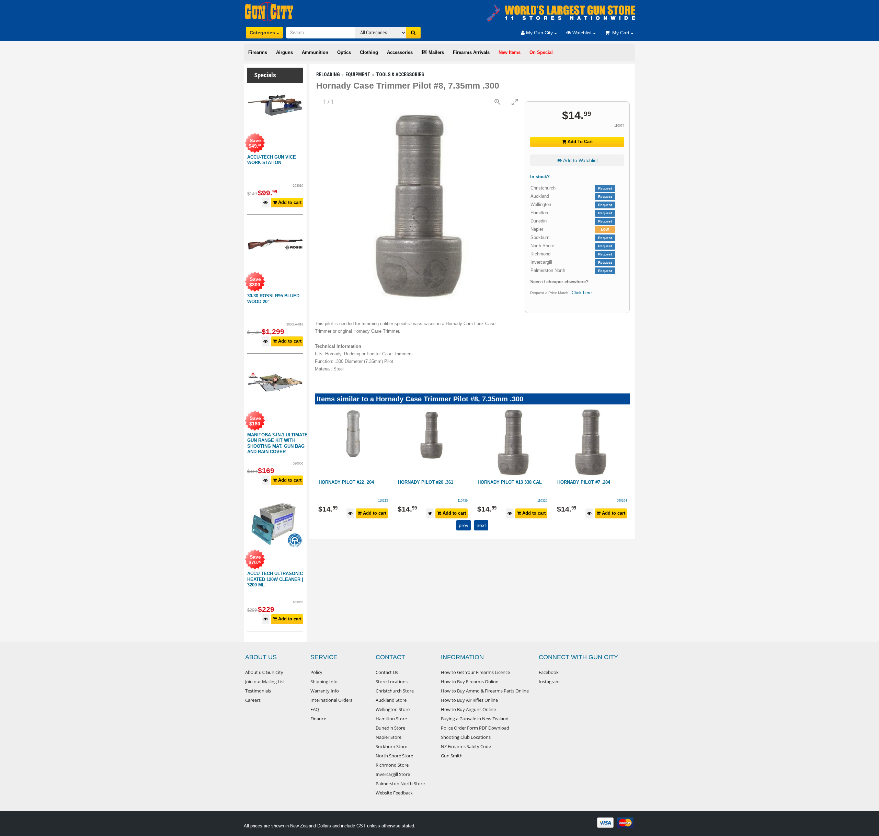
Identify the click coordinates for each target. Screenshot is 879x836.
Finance (318, 718)
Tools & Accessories (400, 74)
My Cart (620, 32)
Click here (582, 292)
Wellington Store (393, 709)
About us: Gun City (264, 672)
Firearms (257, 52)
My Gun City (539, 32)
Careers (253, 700)
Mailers (435, 52)
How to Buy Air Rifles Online (469, 700)
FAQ (314, 709)
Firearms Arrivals (471, 52)
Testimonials (258, 691)
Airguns (284, 52)
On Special (541, 52)
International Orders (331, 700)
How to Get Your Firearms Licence (475, 672)
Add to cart (289, 202)
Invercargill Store (393, 774)
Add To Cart (579, 141)
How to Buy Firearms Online (469, 681)
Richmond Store (392, 765)
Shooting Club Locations (466, 737)
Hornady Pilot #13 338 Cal (510, 482)
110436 (463, 500)
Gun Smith (452, 756)
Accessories (400, 52)
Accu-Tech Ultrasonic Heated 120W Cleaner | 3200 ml (275, 579)
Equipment (357, 74)
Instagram (549, 681)
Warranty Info (324, 691)
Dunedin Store (390, 728)
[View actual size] (497, 102)
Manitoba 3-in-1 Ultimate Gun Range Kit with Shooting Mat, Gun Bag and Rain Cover (277, 443)
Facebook (549, 672)
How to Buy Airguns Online (468, 709)
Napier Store (388, 737)
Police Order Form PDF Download (475, 728)
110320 (542, 500)
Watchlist (582, 32)
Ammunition (315, 52)
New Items (510, 52)
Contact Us (387, 672)
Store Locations (392, 681)
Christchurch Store (395, 691)
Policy (316, 672)
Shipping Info (324, 681)
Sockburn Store (391, 746)
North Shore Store (394, 756)
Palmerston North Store (400, 783)
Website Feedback (394, 793)
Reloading (328, 74)
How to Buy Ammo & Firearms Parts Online (485, 691)
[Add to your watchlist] (266, 203)
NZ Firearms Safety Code (466, 746)
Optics (344, 52)
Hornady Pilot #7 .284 (583, 482)
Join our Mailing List (265, 681)
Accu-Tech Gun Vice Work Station (271, 159)
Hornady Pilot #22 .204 (346, 482)
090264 (622, 500)
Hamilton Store (391, 718)
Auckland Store (391, 700)
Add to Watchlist (580, 160)
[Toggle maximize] (514, 102)
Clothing (369, 52)
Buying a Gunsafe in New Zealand (475, 718)
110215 (383, 500)
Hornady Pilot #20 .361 (425, 482)
